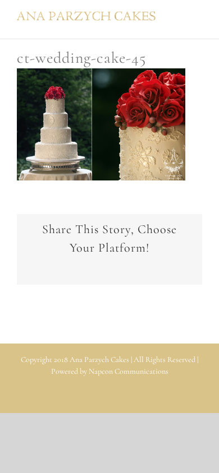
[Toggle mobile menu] (197, 17)
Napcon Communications (128, 371)
